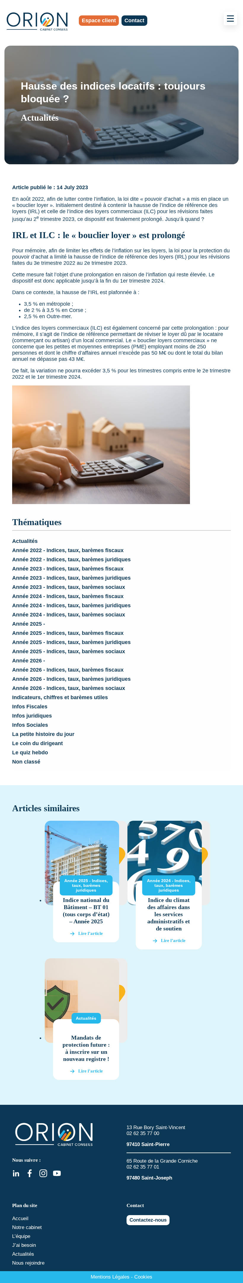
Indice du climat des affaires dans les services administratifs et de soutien (168, 914)
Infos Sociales (30, 725)
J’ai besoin (24, 1245)
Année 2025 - (28, 624)
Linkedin (16, 1173)
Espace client (99, 20)
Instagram (43, 1173)
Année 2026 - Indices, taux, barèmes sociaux (68, 688)
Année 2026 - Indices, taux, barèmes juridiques (71, 679)
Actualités (25, 541)
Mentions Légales (110, 1277)
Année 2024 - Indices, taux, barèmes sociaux (68, 615)
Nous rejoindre (28, 1263)
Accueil (20, 1218)
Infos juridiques (32, 716)
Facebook (29, 1173)
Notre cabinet (27, 1227)
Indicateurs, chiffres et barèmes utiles (60, 697)
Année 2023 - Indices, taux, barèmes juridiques (71, 578)
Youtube (57, 1173)
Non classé (26, 762)
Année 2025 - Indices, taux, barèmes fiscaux (68, 633)
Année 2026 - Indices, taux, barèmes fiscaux (68, 670)
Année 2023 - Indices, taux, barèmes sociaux (68, 587)
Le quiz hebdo (30, 753)
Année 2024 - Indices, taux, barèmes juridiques (71, 605)
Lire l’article (90, 933)
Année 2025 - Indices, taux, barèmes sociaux (68, 651)
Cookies (143, 1277)
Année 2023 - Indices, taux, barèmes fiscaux (68, 569)
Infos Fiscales (29, 707)
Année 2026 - (28, 661)
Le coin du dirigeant (37, 743)
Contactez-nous (148, 1220)
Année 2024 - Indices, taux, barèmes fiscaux (68, 596)
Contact (134, 20)
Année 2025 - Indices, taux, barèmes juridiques (71, 642)
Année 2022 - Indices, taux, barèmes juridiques (71, 559)
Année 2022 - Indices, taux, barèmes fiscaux (68, 550)
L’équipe (21, 1236)
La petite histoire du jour (43, 734)
